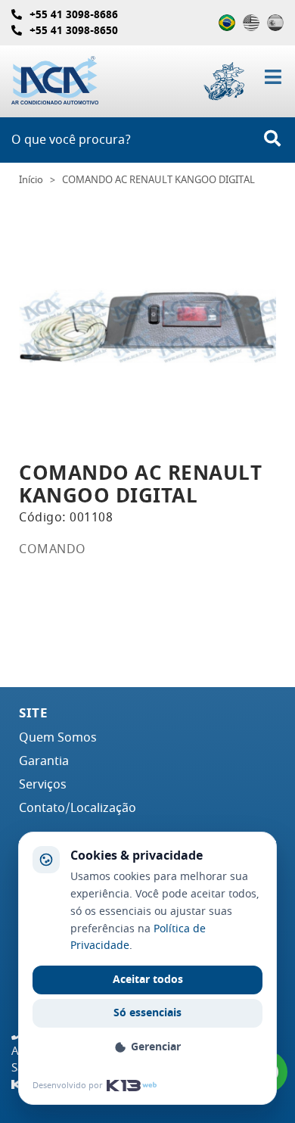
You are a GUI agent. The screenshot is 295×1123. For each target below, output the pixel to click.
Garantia (44, 761)
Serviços (43, 785)
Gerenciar (156, 1047)
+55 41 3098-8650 (74, 31)
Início (31, 180)
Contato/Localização (77, 808)
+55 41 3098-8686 (74, 15)
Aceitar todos (148, 980)
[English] (251, 22)
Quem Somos (58, 738)
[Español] (275, 22)
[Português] (227, 22)
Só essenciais (147, 1013)
